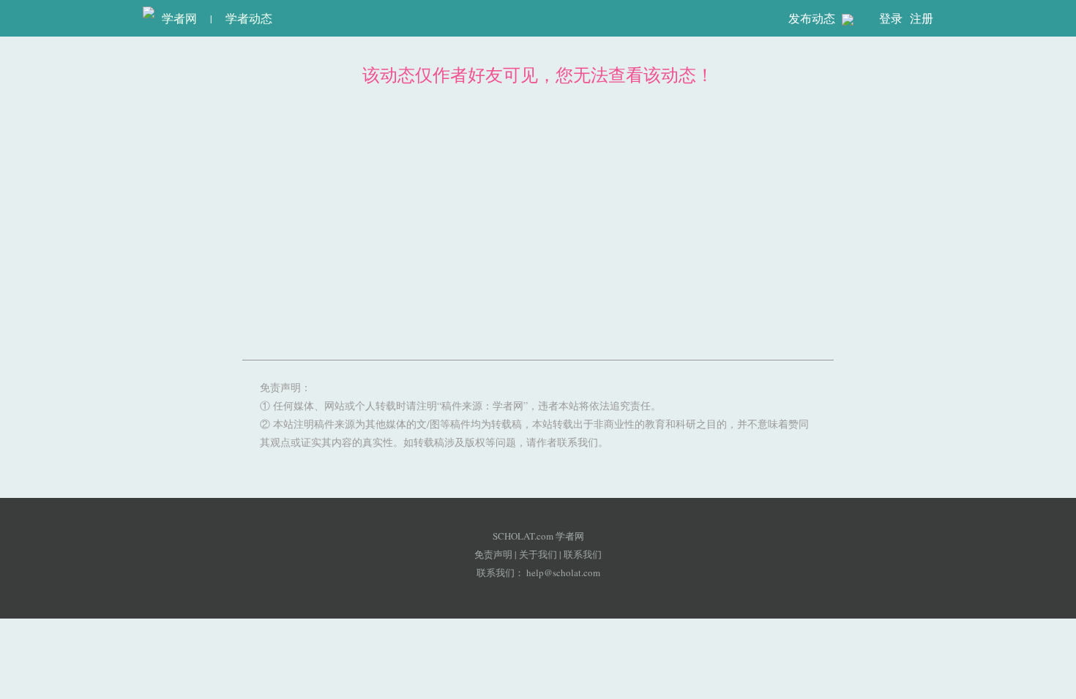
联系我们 (583, 554)
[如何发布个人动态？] (847, 19)
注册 (921, 18)
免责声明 (493, 554)
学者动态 (248, 18)
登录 (891, 18)
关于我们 (538, 554)
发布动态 (813, 18)
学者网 (175, 18)
